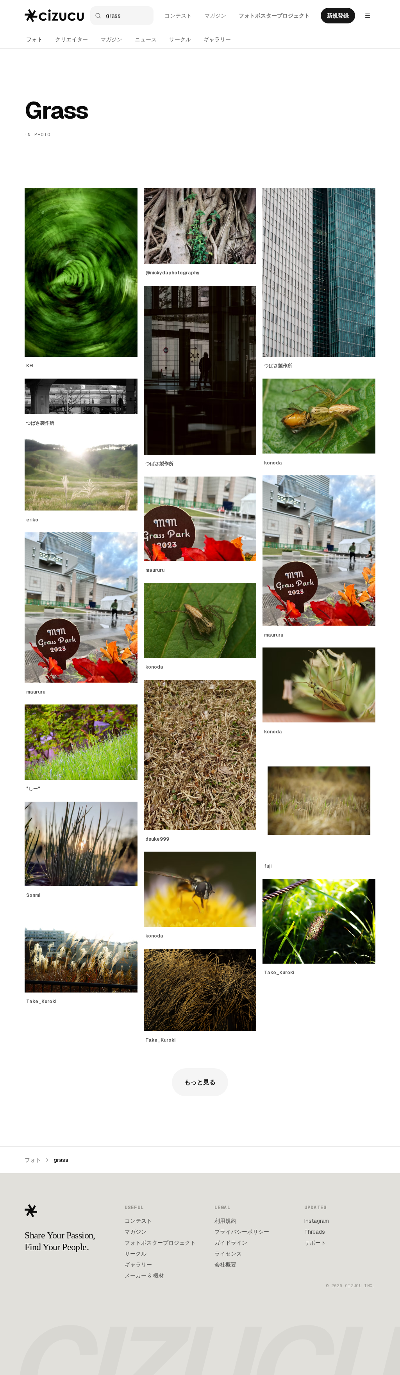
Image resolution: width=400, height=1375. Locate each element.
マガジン (215, 15)
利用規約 (225, 1220)
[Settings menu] (367, 15)
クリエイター (71, 39)
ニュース (146, 39)
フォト (34, 39)
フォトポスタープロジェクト (274, 15)
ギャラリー (217, 39)
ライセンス (228, 1253)
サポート (315, 1242)
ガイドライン (230, 1242)
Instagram (316, 1220)
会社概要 (225, 1264)
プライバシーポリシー (241, 1231)
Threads (314, 1231)
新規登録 (338, 15)
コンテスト (178, 15)
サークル (180, 39)
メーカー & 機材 (144, 1275)
